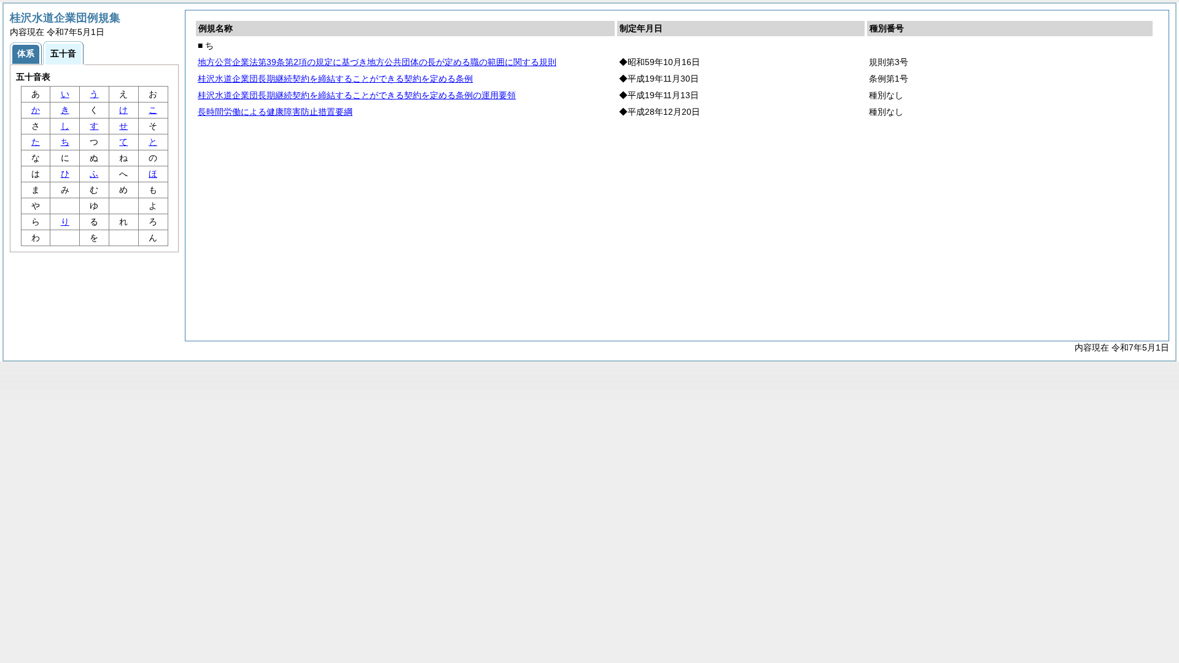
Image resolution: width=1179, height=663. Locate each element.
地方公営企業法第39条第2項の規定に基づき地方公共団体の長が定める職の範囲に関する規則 (377, 62)
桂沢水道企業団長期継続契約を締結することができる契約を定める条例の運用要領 (357, 95)
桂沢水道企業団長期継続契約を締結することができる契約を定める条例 (335, 78)
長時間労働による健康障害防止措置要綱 (275, 112)
